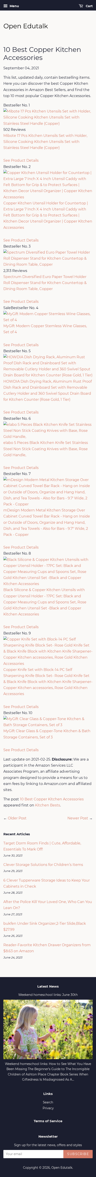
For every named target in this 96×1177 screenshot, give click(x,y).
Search (48, 1102)
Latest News (48, 986)
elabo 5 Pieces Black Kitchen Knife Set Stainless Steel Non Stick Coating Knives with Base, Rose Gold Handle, (45, 449)
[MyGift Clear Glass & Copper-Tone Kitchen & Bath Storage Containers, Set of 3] (48, 725)
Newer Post (77, 818)
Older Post (17, 818)
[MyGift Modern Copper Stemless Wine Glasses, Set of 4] (48, 320)
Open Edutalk (61, 1167)
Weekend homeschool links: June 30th (48, 995)
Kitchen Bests (47, 805)
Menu (14, 6)
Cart (89, 6)
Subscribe (78, 1154)
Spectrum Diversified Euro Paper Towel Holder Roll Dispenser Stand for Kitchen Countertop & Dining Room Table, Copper (45, 283)
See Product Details (21, 160)
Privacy (48, 1108)
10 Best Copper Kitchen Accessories (52, 799)
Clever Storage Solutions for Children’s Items (43, 865)
